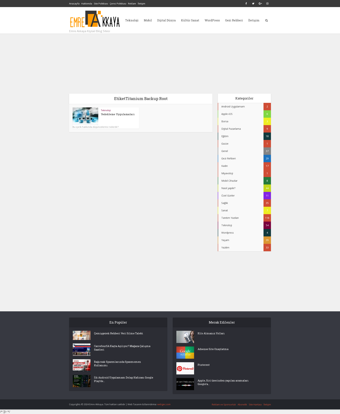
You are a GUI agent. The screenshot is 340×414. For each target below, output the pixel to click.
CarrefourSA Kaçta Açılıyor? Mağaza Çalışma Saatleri (122, 347)
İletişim (141, 3)
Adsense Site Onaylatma (213, 349)
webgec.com (164, 404)
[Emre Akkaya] (94, 19)
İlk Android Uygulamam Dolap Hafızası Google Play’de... (123, 379)
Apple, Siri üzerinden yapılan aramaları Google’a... (223, 382)
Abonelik (242, 404)
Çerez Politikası (118, 3)
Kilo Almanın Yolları (211, 333)
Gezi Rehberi (234, 20)
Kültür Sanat (190, 20)
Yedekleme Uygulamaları (118, 114)
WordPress (212, 20)
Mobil (148, 20)
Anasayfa (74, 3)
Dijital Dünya (166, 20)
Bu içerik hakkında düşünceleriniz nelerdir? (96, 126)
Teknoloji (131, 20)
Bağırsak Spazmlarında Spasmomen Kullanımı (117, 363)
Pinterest (204, 364)
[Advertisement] (170, 63)
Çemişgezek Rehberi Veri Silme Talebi (118, 333)
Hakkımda (86, 3)
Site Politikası (101, 3)
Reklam (132, 3)
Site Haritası (255, 404)
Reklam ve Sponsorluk (224, 404)
